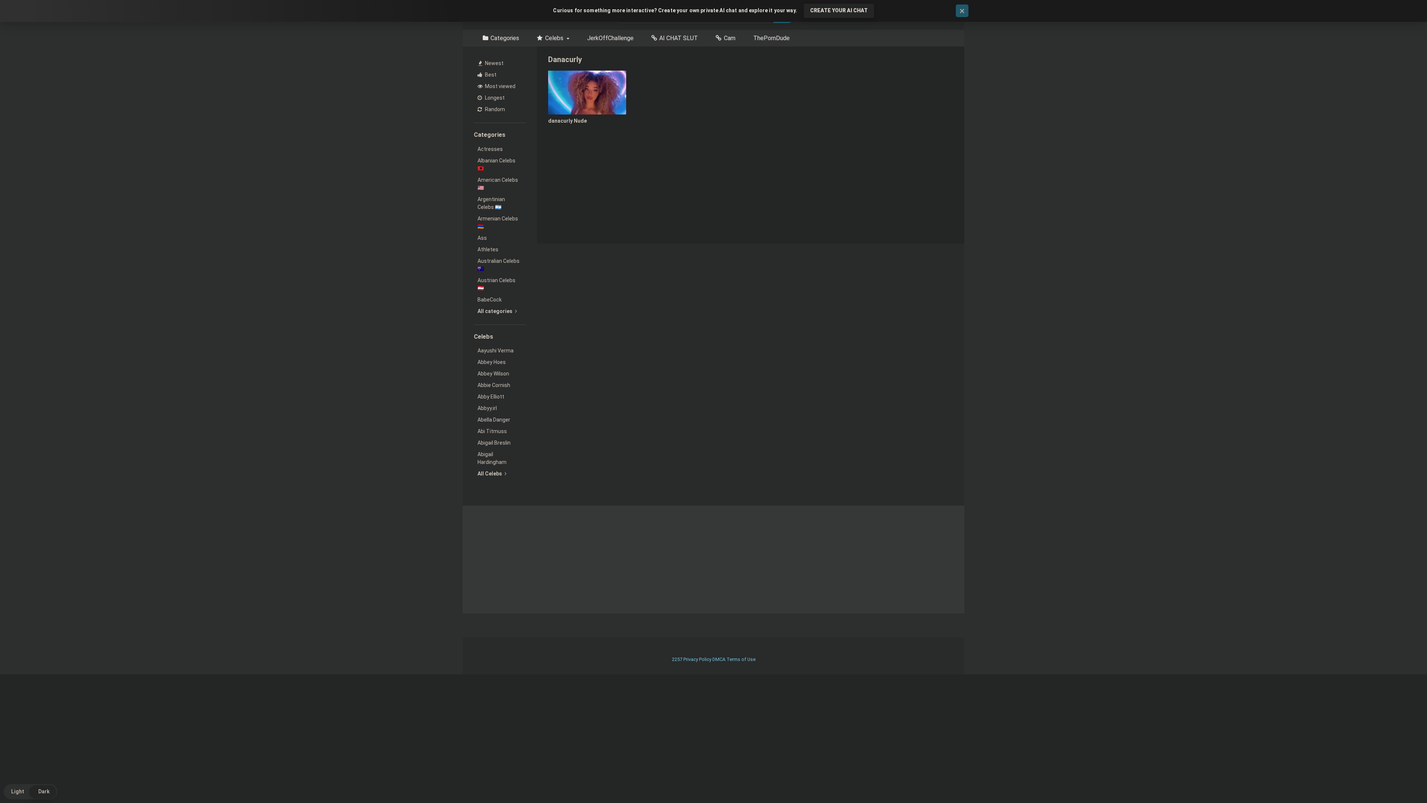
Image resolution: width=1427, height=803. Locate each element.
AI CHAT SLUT (678, 38)
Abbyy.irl (487, 408)
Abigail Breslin (494, 443)
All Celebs (490, 474)
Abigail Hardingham (492, 458)
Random (494, 109)
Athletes (488, 249)
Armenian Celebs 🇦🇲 (498, 222)
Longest (494, 98)
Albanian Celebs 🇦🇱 (496, 164)
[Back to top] (1402, 780)
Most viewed (499, 86)
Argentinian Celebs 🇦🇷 (491, 203)
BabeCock (490, 300)
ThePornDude (771, 38)
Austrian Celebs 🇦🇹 (496, 284)
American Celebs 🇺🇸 (498, 184)
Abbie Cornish (494, 385)
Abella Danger (494, 420)
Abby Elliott (491, 397)
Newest (494, 63)
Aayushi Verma (496, 351)
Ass (482, 238)
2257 (677, 659)
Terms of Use (741, 659)
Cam (729, 38)
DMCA (718, 659)
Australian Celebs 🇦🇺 (499, 265)
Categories (505, 38)
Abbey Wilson (493, 374)
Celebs (554, 38)
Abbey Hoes (492, 362)
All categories (496, 311)
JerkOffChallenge (610, 38)
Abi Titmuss (492, 431)
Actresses (490, 149)
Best (490, 75)
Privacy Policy (697, 659)
